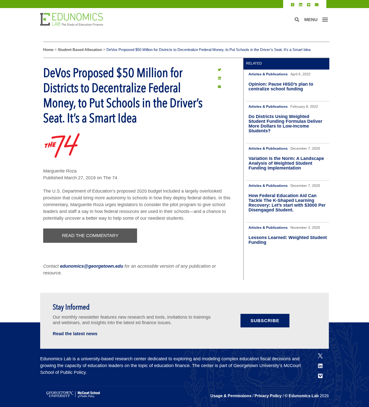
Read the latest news (75, 333)
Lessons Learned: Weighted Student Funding (288, 240)
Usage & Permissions (231, 396)
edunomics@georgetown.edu (91, 266)
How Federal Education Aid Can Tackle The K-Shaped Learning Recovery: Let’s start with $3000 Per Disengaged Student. (287, 202)
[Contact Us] (316, 4)
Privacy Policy (268, 396)
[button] (219, 70)
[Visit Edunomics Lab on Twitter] (292, 4)
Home (48, 49)
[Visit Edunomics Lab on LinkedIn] (300, 4)
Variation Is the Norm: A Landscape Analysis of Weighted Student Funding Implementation (286, 163)
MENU (311, 19)
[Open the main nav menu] (325, 19)
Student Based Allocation (80, 49)
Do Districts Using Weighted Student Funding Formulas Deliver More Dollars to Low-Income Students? (285, 123)
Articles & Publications (268, 74)
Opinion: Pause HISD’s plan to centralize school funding (281, 86)
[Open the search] (297, 19)
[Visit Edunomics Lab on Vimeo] (308, 4)
